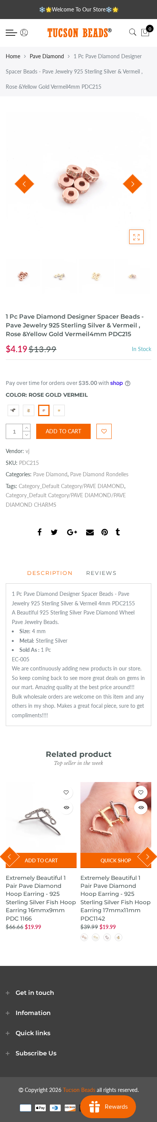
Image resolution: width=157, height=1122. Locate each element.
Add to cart (41, 860)
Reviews (101, 573)
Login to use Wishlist (104, 431)
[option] (78, 184)
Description (50, 573)
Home (13, 56)
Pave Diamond (47, 56)
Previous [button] (24, 184)
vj (27, 451)
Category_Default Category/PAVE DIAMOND (71, 486)
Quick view (66, 807)
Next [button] (132, 184)
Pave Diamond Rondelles (99, 474)
